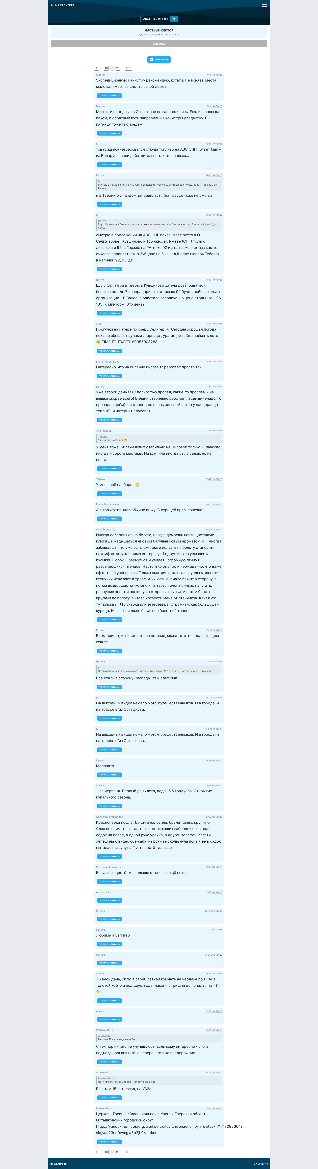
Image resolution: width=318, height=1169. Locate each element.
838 (128, 68)
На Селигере (58, 1163)
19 (112, 68)
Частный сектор (159, 30)
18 (106, 68)
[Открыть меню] (264, 5)
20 (118, 68)
